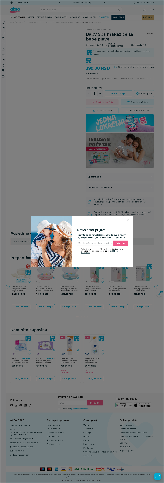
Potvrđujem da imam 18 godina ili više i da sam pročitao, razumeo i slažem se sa (102, 251)
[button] (128, 220)
